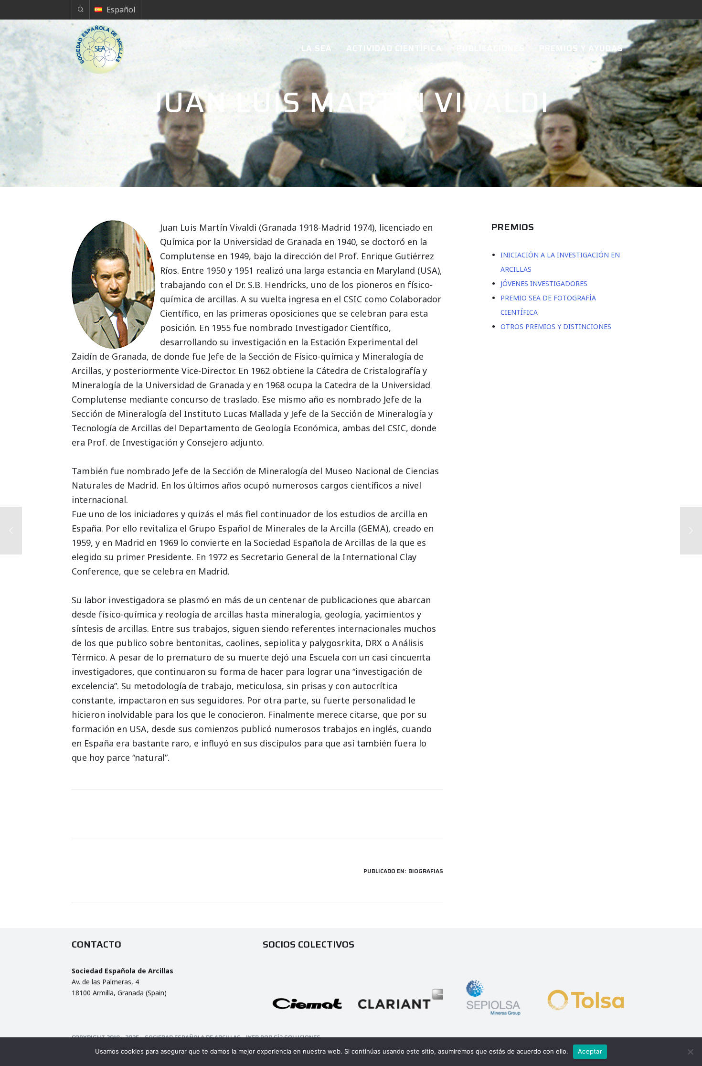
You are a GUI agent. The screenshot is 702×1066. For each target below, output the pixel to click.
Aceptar (590, 1051)
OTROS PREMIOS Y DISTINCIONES (555, 326)
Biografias (425, 870)
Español (121, 9)
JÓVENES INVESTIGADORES (543, 283)
